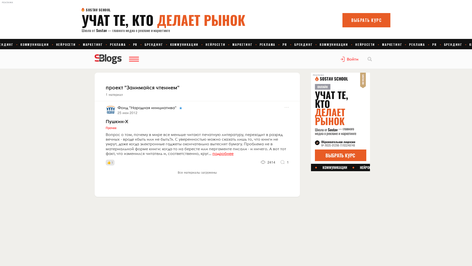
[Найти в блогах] (369, 59)
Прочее (111, 127)
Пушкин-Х (117, 121)
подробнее (223, 153)
